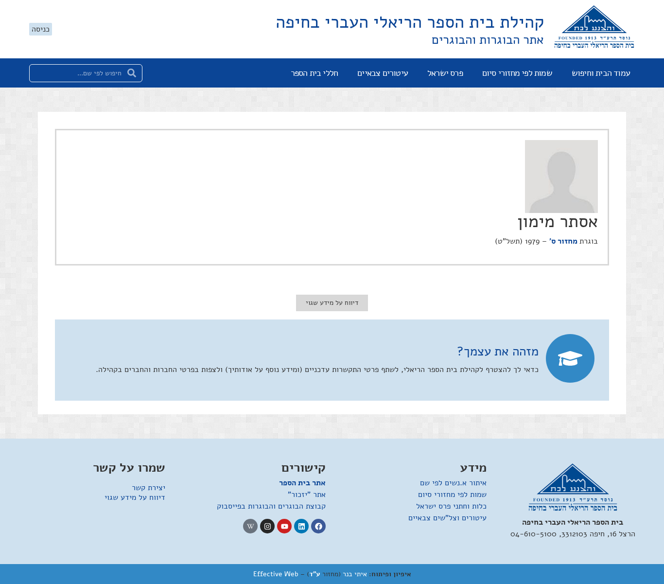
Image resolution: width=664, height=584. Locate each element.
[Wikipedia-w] (250, 526)
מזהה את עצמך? (498, 351)
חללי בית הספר (314, 73)
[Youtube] (284, 526)
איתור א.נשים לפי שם (453, 483)
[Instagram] (267, 526)
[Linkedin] (301, 526)
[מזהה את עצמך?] (570, 358)
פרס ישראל (445, 73)
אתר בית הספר (302, 483)
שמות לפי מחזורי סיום (517, 73)
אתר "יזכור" (307, 494)
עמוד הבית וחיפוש (601, 73)
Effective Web (275, 574)
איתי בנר (355, 574)
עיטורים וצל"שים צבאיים (447, 518)
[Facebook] (318, 526)
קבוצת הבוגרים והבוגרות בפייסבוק (271, 506)
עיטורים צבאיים (382, 73)
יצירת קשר (148, 487)
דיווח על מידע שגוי (135, 497)
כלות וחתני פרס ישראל (451, 506)
